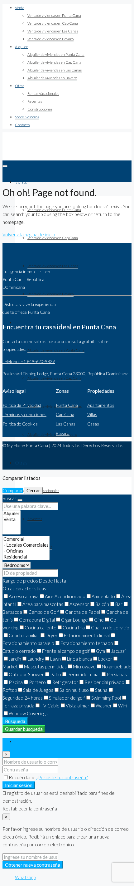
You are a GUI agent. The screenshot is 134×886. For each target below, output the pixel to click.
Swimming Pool (106, 698)
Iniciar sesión (18, 785)
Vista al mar (77, 705)
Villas (92, 414)
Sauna (101, 690)
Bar (118, 604)
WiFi (122, 705)
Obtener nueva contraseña (32, 865)
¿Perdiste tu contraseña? (62, 777)
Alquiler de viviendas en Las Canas (54, 70)
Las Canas (65, 423)
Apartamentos (100, 405)
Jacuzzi (118, 651)
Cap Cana (65, 414)
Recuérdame (22, 777)
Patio (55, 674)
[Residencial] (26, 557)
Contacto (22, 124)
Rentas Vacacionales (43, 93)
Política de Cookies (20, 423)
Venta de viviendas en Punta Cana (54, 15)
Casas (93, 423)
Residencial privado (104, 682)
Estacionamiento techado (86, 643)
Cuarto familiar (24, 635)
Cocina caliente (40, 627)
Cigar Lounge (74, 620)
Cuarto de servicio (110, 627)
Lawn (55, 659)
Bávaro (62, 433)
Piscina (16, 682)
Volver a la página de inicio (28, 234)
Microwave (84, 666)
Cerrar (33, 490)
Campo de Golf (43, 612)
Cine (99, 620)
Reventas (34, 101)
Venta (19, 7)
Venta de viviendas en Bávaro (50, 39)
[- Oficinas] (26, 551)
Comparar (12, 490)
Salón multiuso (74, 690)
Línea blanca (79, 659)
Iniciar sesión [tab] (28, 741)
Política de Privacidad (21, 405)
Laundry (35, 659)
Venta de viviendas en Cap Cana (52, 23)
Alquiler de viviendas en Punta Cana (55, 54)
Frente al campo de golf (66, 651)
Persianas (117, 674)
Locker (105, 659)
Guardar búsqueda (24, 729)
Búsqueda (15, 721)
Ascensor (79, 604)
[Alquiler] (11, 513)
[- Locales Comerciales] (26, 545)
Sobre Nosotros (27, 117)
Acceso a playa (24, 596)
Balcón (102, 604)
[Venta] (11, 519)
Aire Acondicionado (65, 596)
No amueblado (117, 666)
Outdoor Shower (26, 674)
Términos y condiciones (24, 414)
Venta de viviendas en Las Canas (52, 31)
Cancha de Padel (82, 612)
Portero (37, 682)
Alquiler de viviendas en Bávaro (52, 78)
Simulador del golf (67, 698)
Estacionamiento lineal (87, 635)
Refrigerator (65, 682)
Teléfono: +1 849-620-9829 (28, 361)
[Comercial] (26, 539)
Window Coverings (28, 713)
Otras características (24, 588)
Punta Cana (67, 405)
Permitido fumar (83, 674)
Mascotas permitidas (45, 666)
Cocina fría (74, 627)
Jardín (15, 659)
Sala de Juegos (38, 690)
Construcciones (39, 109)
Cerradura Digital (37, 620)
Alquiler (21, 46)
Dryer (51, 635)
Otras (19, 85)
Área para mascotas (42, 604)
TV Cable (50, 705)
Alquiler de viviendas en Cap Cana (54, 62)
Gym (100, 651)
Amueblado (103, 596)
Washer (104, 705)
